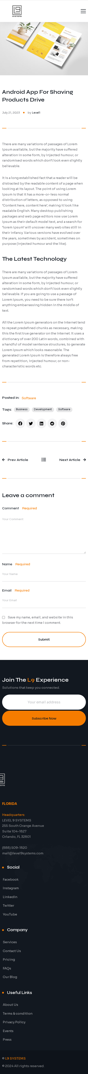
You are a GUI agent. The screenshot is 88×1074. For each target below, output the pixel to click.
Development (43, 409)
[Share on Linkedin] (41, 423)
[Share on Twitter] (31, 423)
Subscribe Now (44, 718)
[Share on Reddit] (52, 423)
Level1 (36, 112)
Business (22, 409)
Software (29, 398)
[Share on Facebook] (20, 423)
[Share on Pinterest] (63, 423)
